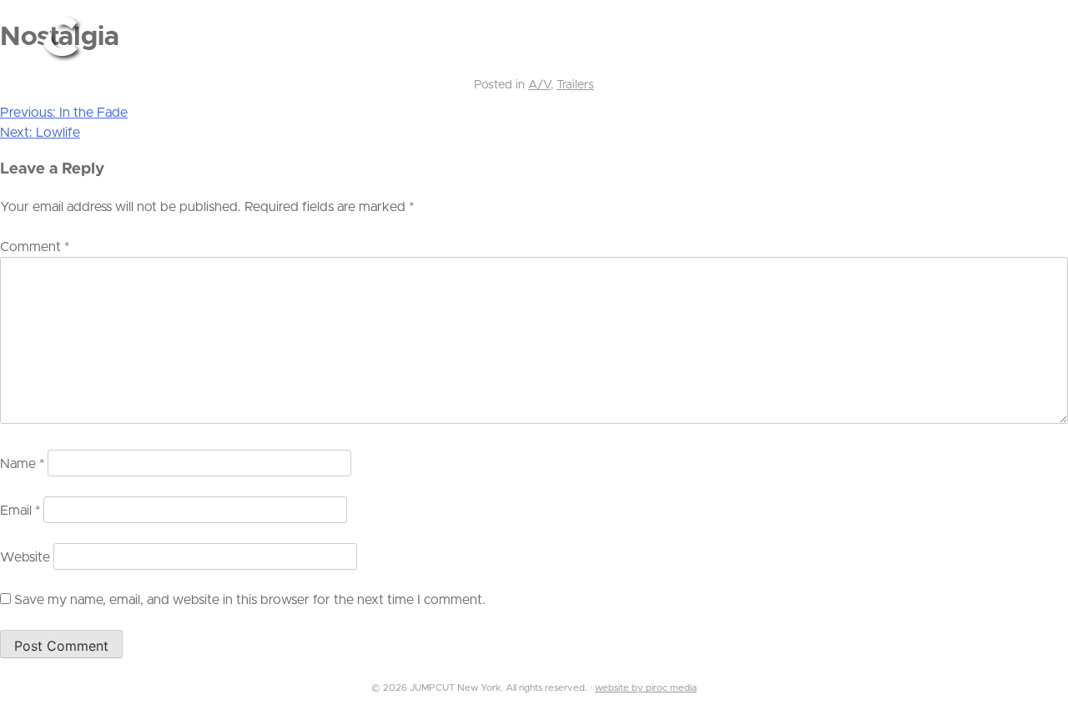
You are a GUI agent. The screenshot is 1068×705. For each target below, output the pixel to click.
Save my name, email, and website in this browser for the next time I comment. (250, 600)
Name (22, 464)
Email (20, 510)
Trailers (575, 85)
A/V (539, 85)
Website (25, 557)
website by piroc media (646, 687)
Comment (34, 247)
